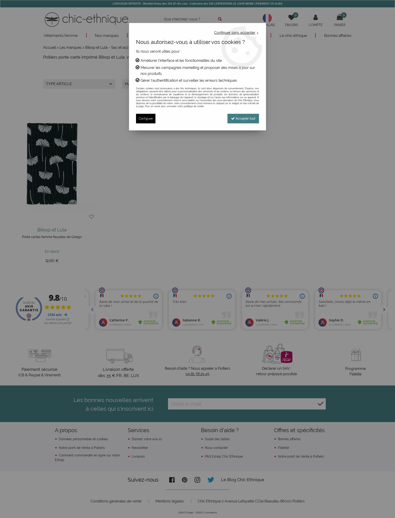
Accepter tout (245, 118)
